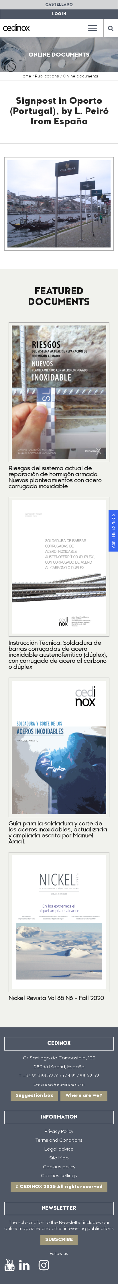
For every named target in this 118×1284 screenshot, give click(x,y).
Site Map (59, 1158)
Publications (47, 77)
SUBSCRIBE (59, 1239)
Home (25, 77)
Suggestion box (34, 1095)
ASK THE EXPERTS (113, 531)
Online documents (80, 77)
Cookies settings (59, 1176)
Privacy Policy (59, 1131)
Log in (59, 14)
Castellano (59, 5)
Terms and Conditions (59, 1140)
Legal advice (59, 1149)
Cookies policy (59, 1167)
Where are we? (84, 1095)
